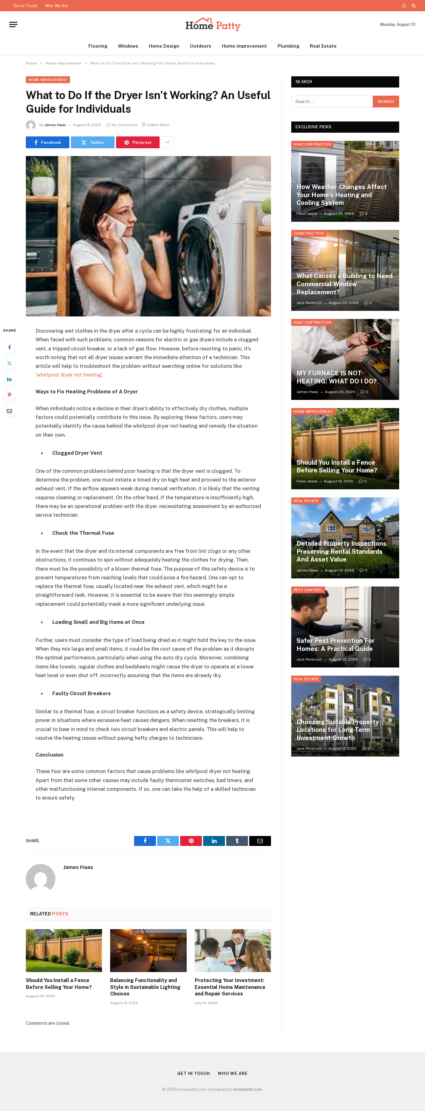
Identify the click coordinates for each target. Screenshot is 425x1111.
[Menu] (13, 24)
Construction (309, 233)
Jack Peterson (309, 303)
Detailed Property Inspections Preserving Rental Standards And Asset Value (341, 551)
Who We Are (56, 5)
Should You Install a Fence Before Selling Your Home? (59, 983)
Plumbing (288, 46)
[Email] (9, 411)
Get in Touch (25, 5)
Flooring (97, 46)
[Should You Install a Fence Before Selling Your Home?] (64, 950)
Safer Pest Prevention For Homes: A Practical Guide (336, 645)
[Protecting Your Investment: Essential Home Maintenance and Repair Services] (233, 950)
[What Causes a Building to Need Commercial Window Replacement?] (345, 270)
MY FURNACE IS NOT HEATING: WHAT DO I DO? (336, 377)
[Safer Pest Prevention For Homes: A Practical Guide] (345, 626)
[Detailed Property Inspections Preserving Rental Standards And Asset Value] (345, 537)
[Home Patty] (212, 24)
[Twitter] (9, 363)
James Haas (55, 125)
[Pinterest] (9, 395)
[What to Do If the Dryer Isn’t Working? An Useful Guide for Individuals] (148, 236)
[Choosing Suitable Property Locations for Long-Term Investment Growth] (345, 716)
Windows (128, 46)
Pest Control (308, 590)
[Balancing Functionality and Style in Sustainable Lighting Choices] (148, 950)
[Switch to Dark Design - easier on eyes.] (404, 5)
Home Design (164, 46)
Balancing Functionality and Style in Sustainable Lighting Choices (145, 987)
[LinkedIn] (9, 379)
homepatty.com (247, 1089)
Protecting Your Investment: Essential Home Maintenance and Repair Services (230, 987)
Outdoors (200, 46)
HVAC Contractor (312, 144)
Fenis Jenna (307, 213)
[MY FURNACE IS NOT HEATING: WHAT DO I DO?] (345, 359)
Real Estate (323, 46)
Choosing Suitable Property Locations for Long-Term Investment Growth (338, 730)
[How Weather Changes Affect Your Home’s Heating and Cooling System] (345, 181)
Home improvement (244, 46)
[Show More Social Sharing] (167, 142)
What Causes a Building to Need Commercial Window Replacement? (345, 284)
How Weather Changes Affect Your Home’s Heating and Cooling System (342, 195)
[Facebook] (9, 347)
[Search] (413, 5)
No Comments (125, 125)
